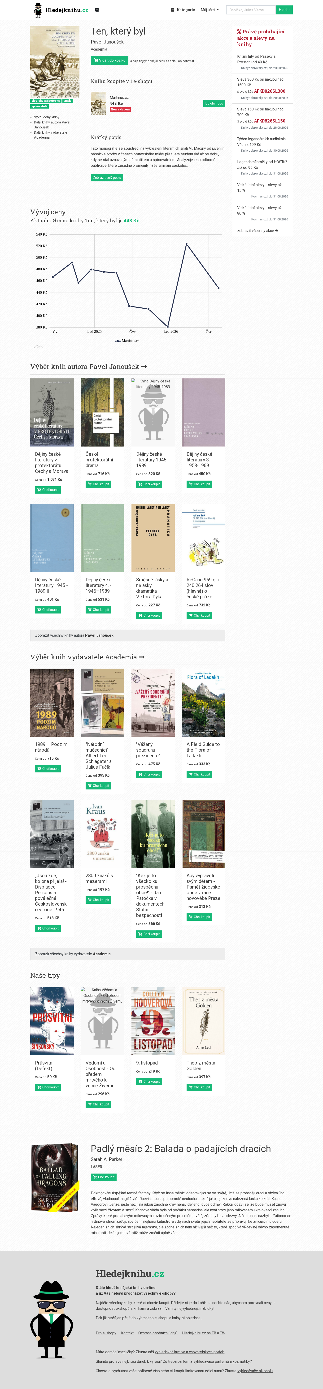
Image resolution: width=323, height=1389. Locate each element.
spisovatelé (39, 106)
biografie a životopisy (45, 100)
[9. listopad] (153, 1021)
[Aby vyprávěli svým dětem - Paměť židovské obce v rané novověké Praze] (203, 834)
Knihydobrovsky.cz (254, 68)
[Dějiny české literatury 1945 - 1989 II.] (52, 538)
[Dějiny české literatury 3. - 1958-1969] (203, 412)
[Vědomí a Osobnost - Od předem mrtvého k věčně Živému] (102, 1021)
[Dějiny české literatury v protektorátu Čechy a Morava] (52, 412)
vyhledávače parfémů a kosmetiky (221, 1361)
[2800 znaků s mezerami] (102, 834)
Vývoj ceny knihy (46, 117)
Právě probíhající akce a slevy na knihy (261, 37)
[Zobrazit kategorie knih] (97, 9)
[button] (210, 10)
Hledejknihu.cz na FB (199, 1333)
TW (222, 1333)
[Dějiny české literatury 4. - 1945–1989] (102, 538)
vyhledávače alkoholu (255, 1371)
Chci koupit (50, 490)
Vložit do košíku (111, 60)
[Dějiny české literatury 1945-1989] (153, 412)
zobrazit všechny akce (256, 230)
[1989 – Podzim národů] (52, 703)
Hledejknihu (66, 10)
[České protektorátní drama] (102, 412)
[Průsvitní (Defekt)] (52, 1021)
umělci (67, 100)
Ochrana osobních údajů (157, 1333)
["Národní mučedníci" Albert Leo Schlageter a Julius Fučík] (102, 703)
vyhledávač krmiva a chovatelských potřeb (189, 1352)
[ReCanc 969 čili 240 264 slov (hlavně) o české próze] (203, 538)
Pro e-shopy (106, 1333)
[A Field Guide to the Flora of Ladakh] (203, 703)
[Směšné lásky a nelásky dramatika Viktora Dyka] (153, 538)
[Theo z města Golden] (203, 1021)
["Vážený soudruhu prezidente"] (153, 703)
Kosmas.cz (259, 196)
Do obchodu (214, 103)
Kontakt (127, 1333)
